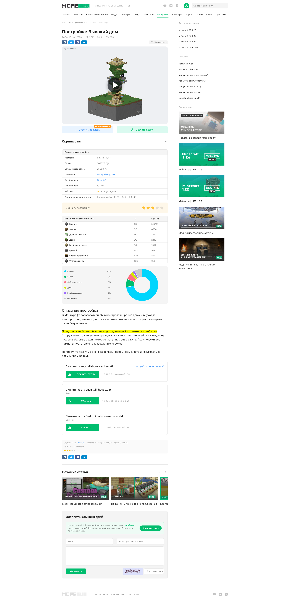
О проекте (101, 594)
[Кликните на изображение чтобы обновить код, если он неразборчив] (133, 571)
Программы (222, 14)
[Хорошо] (157, 209)
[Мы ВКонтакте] (171, 6)
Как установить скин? (190, 92)
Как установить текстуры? (192, 81)
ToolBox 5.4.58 (186, 63)
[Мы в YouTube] (165, 6)
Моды (114, 14)
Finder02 (101, 180)
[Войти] (186, 5)
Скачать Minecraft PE (97, 14)
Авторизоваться (151, 528)
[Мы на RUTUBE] (177, 6)
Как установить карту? (191, 86)
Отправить (76, 571)
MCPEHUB (66, 23)
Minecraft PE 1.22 (187, 36)
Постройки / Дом (106, 174)
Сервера (125, 14)
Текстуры (149, 14)
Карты (189, 14)
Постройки (163, 14)
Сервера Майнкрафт (189, 98)
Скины (199, 14)
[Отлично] (162, 209)
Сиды (209, 14)
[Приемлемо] (148, 209)
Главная (66, 14)
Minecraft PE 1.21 (187, 41)
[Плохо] (143, 209)
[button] (87, 129)
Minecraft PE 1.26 (187, 30)
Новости (78, 14)
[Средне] (152, 209)
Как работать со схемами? (150, 366)
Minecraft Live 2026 (188, 47)
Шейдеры (177, 14)
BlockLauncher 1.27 (188, 69)
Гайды (137, 14)
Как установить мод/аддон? (193, 75)
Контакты (132, 594)
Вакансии (117, 594)
